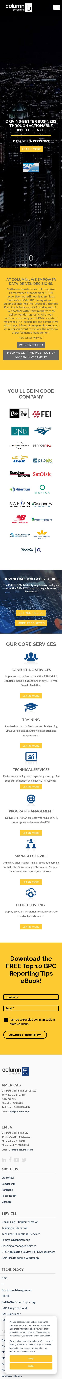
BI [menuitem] (3, 1284)
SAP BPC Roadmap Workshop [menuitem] (20, 1257)
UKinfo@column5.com (21, 1149)
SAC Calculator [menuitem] (11, 1313)
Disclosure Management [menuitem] (17, 1290)
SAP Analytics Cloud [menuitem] (14, 1308)
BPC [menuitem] (4, 1278)
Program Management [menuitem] (16, 1239)
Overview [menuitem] (8, 1177)
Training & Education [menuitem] (14, 1228)
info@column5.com (19, 1111)
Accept (31, 1358)
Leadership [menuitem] (9, 1183)
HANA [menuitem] (6, 1296)
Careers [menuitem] (7, 1201)
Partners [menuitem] (7, 1189)
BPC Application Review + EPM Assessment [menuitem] (29, 1251)
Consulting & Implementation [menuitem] (20, 1221)
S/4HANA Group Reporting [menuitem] (19, 1302)
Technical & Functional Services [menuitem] (21, 1233)
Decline (31, 1366)
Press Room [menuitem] (9, 1195)
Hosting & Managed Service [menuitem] (19, 1245)
